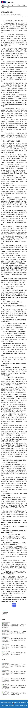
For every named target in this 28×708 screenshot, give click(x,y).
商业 (18, 5)
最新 (8, 7)
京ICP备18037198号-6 (23, 702)
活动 (24, 5)
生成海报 (14, 604)
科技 (8, 5)
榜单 (3, 7)
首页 (3, 5)
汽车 (13, 5)
